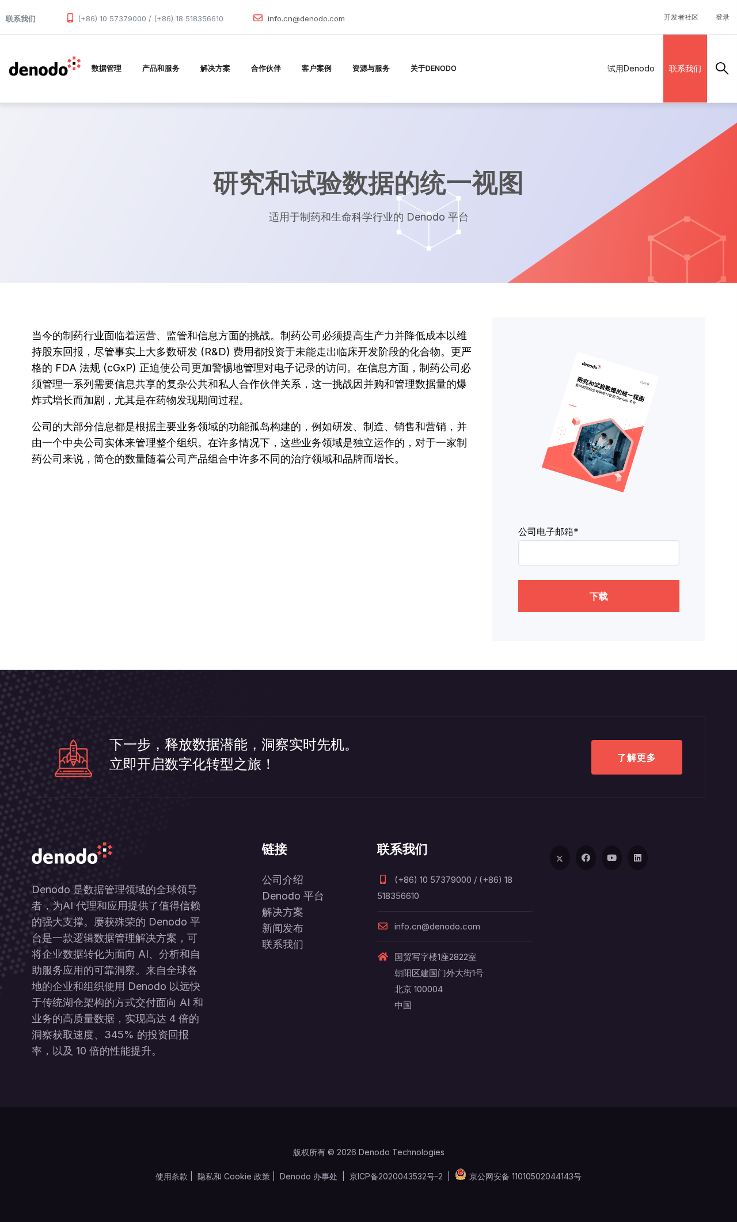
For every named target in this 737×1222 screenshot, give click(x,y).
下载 (599, 596)
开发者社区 (681, 17)
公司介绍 (282, 880)
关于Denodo (434, 68)
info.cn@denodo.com (306, 18)
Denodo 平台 (293, 896)
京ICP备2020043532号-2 (396, 1176)
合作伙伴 (266, 68)
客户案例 (317, 68)
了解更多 (636, 757)
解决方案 (215, 68)
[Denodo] (45, 68)
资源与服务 (371, 68)
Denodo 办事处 (308, 1176)
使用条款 (171, 1176)
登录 (723, 17)
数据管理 (106, 68)
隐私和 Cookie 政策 (233, 1176)
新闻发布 (282, 928)
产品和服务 (161, 68)
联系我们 (685, 68)
